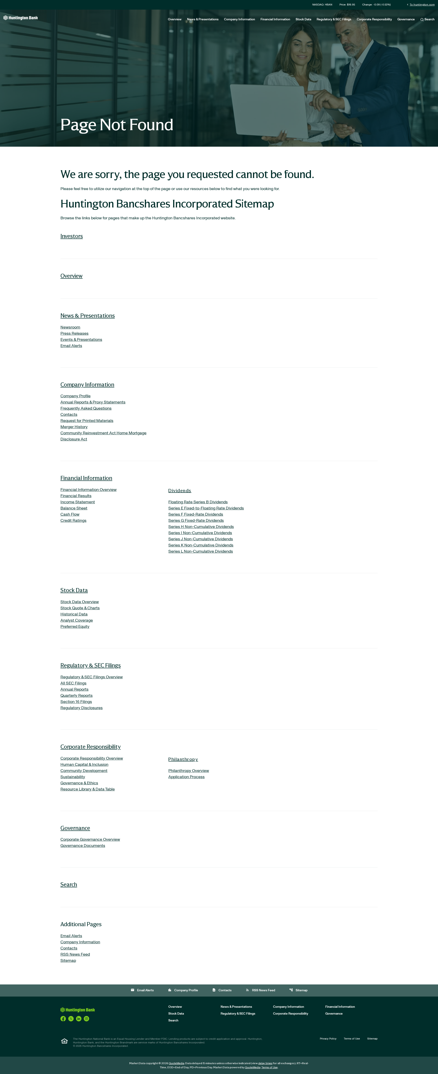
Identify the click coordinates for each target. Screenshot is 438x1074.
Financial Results (75, 496)
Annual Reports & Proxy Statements (92, 402)
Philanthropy (183, 759)
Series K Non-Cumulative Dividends (200, 545)
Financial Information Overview (88, 490)
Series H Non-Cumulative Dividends (201, 527)
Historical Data (74, 614)
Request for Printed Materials (86, 421)
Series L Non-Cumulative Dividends (200, 551)
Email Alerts (71, 346)
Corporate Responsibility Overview (91, 758)
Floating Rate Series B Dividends (198, 502)
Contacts (68, 415)
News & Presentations (203, 19)
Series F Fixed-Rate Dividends (195, 514)
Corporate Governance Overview (90, 840)
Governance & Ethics (79, 783)
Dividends (179, 490)
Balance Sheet (73, 508)
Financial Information (275, 19)
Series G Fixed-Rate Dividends (196, 521)
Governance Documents (82, 846)
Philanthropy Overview (188, 771)
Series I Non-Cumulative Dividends (200, 533)
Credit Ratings (73, 521)
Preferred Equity (74, 627)
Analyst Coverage (76, 620)
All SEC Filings (73, 683)
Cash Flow (69, 514)
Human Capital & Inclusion (84, 765)
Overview (175, 19)
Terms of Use (352, 1038)
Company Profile (75, 396)
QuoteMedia (176, 1063)
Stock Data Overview (79, 602)
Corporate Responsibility (374, 19)
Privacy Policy (328, 1038)
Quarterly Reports (76, 696)
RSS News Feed (75, 954)
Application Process (186, 777)
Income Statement (77, 502)
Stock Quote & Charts (80, 608)
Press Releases (74, 333)
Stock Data (303, 19)
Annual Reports (74, 689)
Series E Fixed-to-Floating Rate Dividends (206, 508)
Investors (71, 236)
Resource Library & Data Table (87, 789)
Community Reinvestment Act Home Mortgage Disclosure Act (103, 436)
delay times (265, 1063)
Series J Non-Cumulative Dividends (200, 539)
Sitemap (68, 961)
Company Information (239, 19)
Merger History (74, 427)
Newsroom (70, 327)
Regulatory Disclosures (81, 708)
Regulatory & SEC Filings (334, 19)
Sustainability (72, 777)
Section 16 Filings (76, 702)
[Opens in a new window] (63, 1018)
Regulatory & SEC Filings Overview (91, 677)
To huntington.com (420, 4)
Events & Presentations (81, 340)
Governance (406, 19)
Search (429, 19)
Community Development (83, 771)
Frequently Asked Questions (86, 408)
